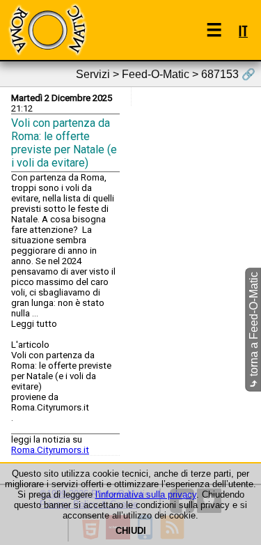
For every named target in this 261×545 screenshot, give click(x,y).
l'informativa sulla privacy (145, 494)
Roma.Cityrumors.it (50, 450)
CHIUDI (131, 530)
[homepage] (47, 29)
